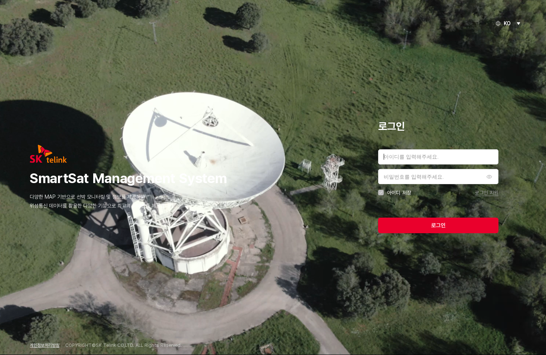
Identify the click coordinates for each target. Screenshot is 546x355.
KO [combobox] (507, 23)
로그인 (438, 225)
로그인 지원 (486, 192)
